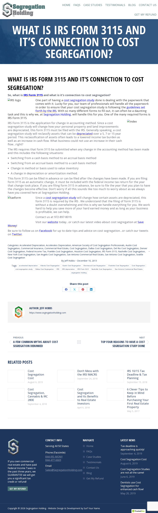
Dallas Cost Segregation (100, 248)
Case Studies (93, 457)
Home (89, 446)
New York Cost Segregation (21, 254)
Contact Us (92, 467)
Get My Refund (95, 478)
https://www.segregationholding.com (47, 312)
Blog (89, 473)
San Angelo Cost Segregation (51, 254)
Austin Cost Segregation (71, 265)
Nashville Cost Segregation (131, 251)
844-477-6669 (53, 460)
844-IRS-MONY (54, 456)
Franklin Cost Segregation (60, 251)
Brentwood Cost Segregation (95, 265)
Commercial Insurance (32, 248)
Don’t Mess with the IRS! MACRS (88, 372)
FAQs (89, 451)
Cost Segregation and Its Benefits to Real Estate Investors (87, 396)
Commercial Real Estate (57, 248)
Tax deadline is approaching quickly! (132, 447)
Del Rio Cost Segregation (126, 248)
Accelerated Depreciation (32, 245)
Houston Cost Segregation (87, 251)
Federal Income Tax (36, 251)
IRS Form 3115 (109, 251)
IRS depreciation (68, 269)
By (68, 260)
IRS (57, 269)
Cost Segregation (78, 248)
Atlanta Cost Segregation (50, 265)
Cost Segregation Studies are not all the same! (135, 470)
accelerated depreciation (28, 265)
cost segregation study (24, 269)
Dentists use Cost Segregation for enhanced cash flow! (132, 486)
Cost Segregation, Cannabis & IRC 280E (38, 395)
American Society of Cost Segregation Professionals (98, 245)
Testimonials (93, 462)
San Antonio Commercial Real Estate (85, 254)
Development (73, 508)
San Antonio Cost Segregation (120, 254)
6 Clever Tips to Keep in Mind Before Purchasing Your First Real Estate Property (138, 398)
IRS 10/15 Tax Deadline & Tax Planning (137, 374)
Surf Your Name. (92, 508)
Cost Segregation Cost (36, 374)
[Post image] (16, 376)
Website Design (56, 508)
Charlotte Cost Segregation (118, 265)
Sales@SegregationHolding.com (63, 470)
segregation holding (79, 273)
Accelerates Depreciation (58, 245)
